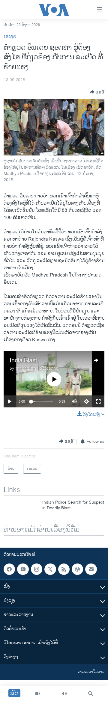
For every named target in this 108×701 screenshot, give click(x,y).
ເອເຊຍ (10, 37)
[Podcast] (77, 569)
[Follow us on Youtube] (22, 569)
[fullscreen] (98, 401)
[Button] (97, 92)
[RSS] (64, 569)
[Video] (38, 693)
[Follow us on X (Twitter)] (50, 569)
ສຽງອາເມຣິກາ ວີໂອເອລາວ (36, 368)
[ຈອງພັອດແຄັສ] (91, 569)
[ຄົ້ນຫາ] (91, 693)
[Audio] (64, 693)
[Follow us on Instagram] (36, 569)
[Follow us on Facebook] (9, 569)
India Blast (23, 360)
